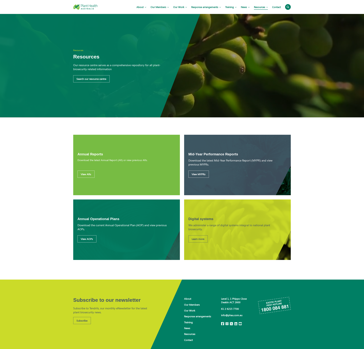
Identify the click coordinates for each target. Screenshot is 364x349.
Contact (276, 7)
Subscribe (81, 320)
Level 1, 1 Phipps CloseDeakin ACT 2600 (234, 300)
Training (229, 7)
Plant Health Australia (85, 7)
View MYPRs (198, 174)
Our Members (158, 7)
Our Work (178, 7)
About (140, 7)
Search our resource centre (91, 79)
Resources (259, 7)
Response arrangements (204, 7)
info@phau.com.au (231, 315)
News (244, 7)
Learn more (198, 239)
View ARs (86, 174)
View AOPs (87, 239)
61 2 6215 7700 (230, 308)
